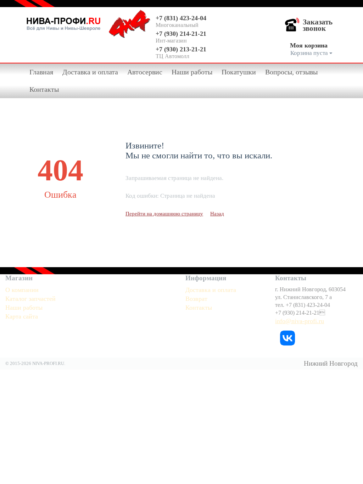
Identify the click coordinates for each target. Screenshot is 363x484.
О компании (22, 289)
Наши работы (192, 72)
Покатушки (239, 72)
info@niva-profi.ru (299, 321)
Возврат (196, 298)
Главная (41, 72)
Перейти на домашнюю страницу (164, 213)
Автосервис (144, 72)
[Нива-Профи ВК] (287, 337)
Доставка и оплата (90, 72)
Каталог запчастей (30, 298)
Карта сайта (21, 316)
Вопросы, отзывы (291, 72)
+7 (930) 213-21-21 (181, 49)
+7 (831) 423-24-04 (181, 18)
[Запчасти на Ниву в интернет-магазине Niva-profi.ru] (63, 23)
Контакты (44, 89)
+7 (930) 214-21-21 (181, 33)
